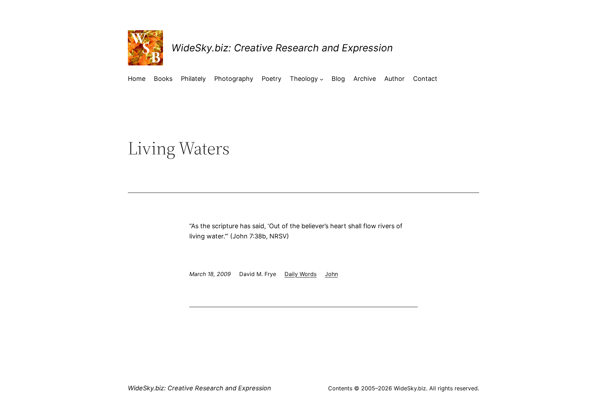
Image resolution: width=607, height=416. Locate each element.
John (331, 273)
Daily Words (300, 273)
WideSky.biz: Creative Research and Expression (282, 48)
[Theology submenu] (322, 79)
